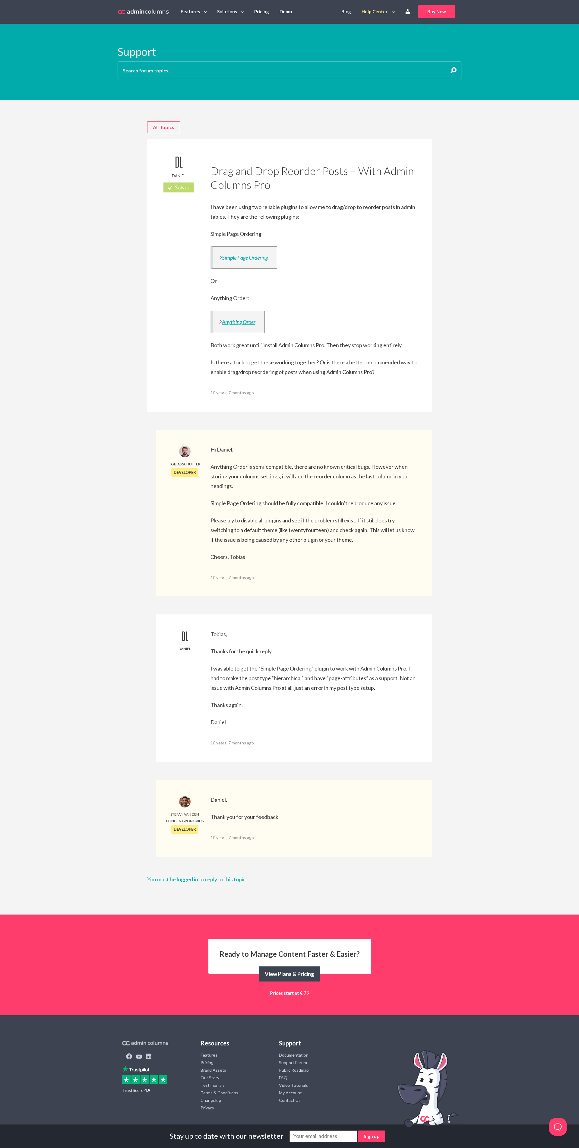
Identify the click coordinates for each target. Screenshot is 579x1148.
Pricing (261, 11)
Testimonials (213, 1085)
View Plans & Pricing (289, 974)
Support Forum (293, 1062)
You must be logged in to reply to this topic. (197, 879)
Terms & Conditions (219, 1092)
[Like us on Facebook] (129, 1057)
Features (190, 11)
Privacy (207, 1107)
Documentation (293, 1055)
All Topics (163, 127)
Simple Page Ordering (245, 257)
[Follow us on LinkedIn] (148, 1057)
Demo (286, 11)
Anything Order (238, 322)
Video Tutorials (293, 1085)
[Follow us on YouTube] (139, 1057)
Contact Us (290, 1100)
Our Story (210, 1077)
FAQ (283, 1077)
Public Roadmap (294, 1070)
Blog (346, 11)
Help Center (375, 11)
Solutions (227, 11)
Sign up (372, 1136)
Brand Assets (213, 1070)
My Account (290, 1092)
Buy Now (436, 11)
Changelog (211, 1100)
